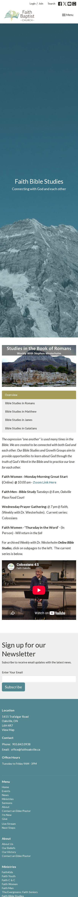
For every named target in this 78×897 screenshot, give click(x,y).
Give (4, 818)
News (5, 795)
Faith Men (8, 888)
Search (51, 3)
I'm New (7, 814)
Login (33, 3)
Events (6, 791)
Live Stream (9, 823)
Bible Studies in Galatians (21, 428)
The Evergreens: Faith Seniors (20, 892)
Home (5, 787)
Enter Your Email (12, 672)
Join (41, 3)
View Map (8, 729)
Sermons (7, 803)
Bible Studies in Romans (20, 403)
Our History (9, 851)
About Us (7, 844)
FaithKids (7, 872)
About (5, 806)
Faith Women (10, 884)
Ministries (8, 799)
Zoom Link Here (44, 482)
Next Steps (8, 827)
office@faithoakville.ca (25, 749)
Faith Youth (9, 876)
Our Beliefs (8, 848)
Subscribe (13, 687)
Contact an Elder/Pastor (16, 810)
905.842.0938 (21, 744)
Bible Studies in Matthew (20, 411)
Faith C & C (8, 880)
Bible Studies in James (18, 419)
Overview (11, 394)
